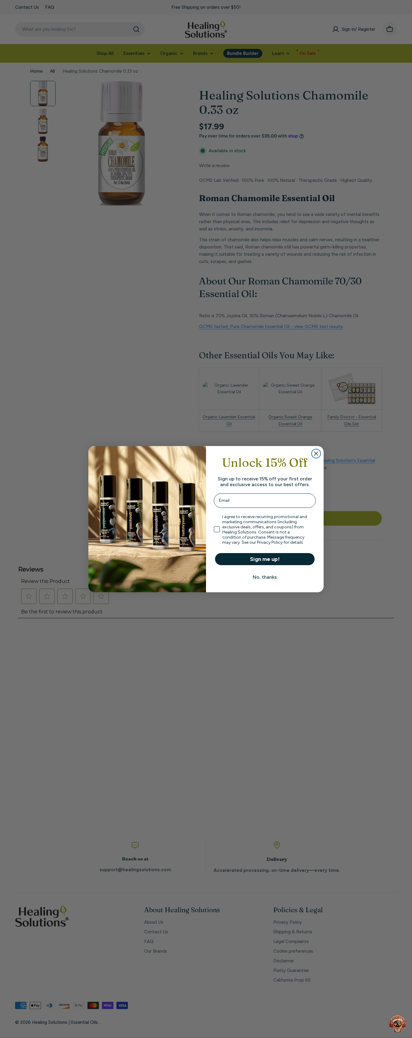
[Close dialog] (316, 453)
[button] (397, 1023)
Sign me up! (265, 559)
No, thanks (265, 577)
